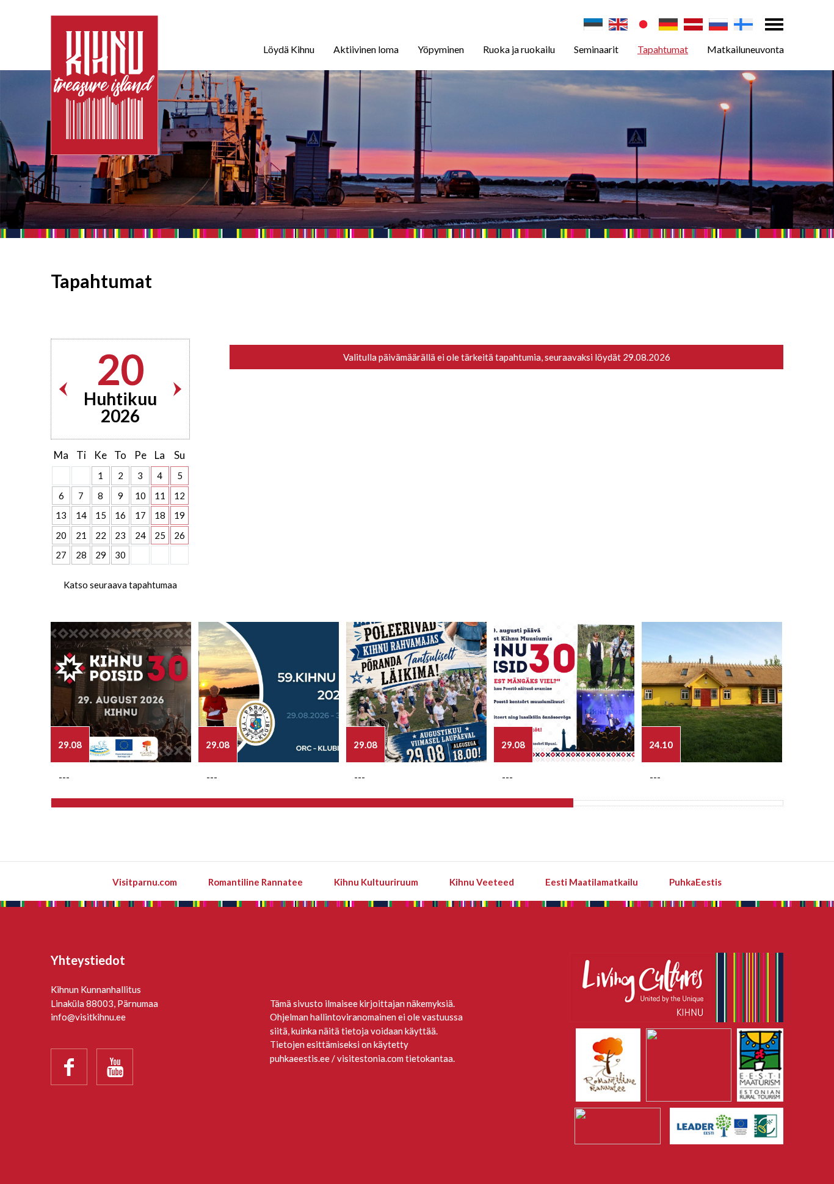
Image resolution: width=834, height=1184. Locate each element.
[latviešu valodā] (693, 24)
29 (100, 554)
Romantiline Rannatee (255, 881)
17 (140, 515)
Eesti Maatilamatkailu (591, 881)
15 (100, 515)
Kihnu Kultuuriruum (376, 881)
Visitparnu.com (144, 881)
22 (100, 535)
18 (159, 515)
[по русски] (718, 24)
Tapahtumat (662, 49)
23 (120, 535)
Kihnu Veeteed (481, 881)
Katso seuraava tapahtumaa (120, 584)
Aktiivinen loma (366, 49)
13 (61, 515)
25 (159, 535)
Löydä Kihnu (288, 49)
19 (179, 515)
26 (179, 535)
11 (159, 495)
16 (120, 515)
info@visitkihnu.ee (88, 1016)
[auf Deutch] (668, 24)
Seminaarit (596, 49)
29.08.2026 (646, 357)
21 (81, 535)
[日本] (643, 24)
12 (179, 495)
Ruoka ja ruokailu (519, 49)
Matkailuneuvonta (745, 49)
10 (140, 495)
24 (140, 535)
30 (120, 554)
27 (61, 554)
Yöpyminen (441, 49)
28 (81, 554)
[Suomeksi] (743, 24)
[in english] (618, 24)
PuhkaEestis (695, 881)
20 (61, 535)
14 (81, 515)
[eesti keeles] (593, 24)
